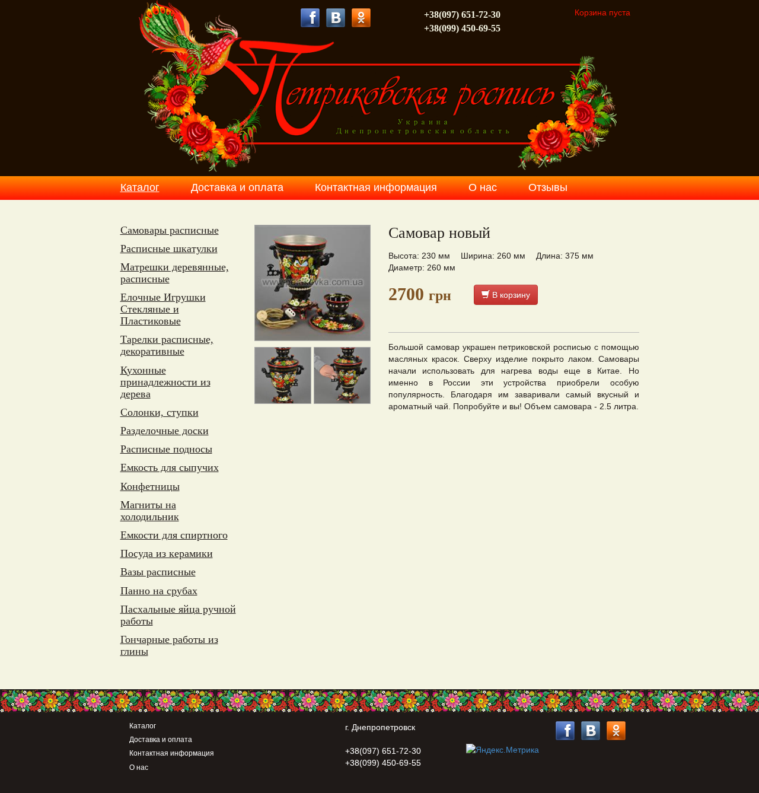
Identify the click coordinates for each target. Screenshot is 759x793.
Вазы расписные (158, 572)
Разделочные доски (164, 431)
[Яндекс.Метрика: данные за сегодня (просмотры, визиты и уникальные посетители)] (502, 750)
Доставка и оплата (237, 187)
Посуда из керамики (166, 553)
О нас (482, 187)
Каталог (140, 187)
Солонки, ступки (159, 412)
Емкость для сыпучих (169, 467)
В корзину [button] (510, 295)
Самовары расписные (169, 230)
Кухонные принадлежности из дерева (165, 382)
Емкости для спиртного (174, 535)
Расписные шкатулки (169, 248)
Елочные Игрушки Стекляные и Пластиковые (163, 309)
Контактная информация (376, 187)
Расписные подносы (166, 449)
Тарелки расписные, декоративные (166, 345)
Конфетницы (150, 486)
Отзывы (547, 187)
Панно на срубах (158, 591)
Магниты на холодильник (149, 511)
